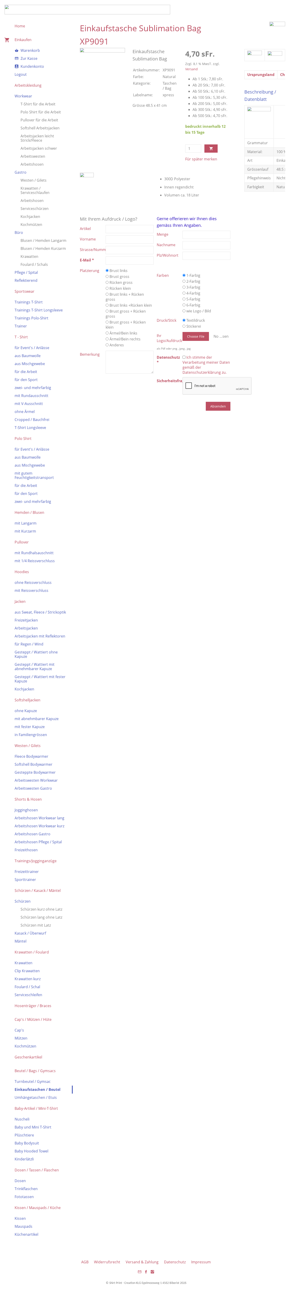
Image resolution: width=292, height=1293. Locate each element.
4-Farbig (192, 293)
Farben (163, 275)
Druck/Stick (166, 320)
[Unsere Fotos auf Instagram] (152, 1273)
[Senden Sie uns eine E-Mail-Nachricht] (139, 1273)
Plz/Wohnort (167, 255)
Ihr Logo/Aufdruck (169, 338)
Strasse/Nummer (93, 249)
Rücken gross (121, 282)
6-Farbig (192, 305)
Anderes (116, 344)
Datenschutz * (168, 360)
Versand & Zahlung (142, 1261)
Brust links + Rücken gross (125, 297)
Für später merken (201, 159)
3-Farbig (192, 287)
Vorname (88, 239)
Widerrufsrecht (107, 1261)
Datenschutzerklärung (201, 372)
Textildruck (195, 320)
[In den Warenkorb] (211, 148)
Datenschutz (175, 1261)
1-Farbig (192, 275)
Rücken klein (120, 288)
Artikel (85, 228)
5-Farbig (192, 299)
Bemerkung (90, 354)
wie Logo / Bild (198, 310)
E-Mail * (87, 260)
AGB (85, 1261)
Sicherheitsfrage (169, 380)
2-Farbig (192, 281)
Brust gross (119, 276)
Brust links (118, 270)
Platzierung (89, 270)
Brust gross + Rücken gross (126, 314)
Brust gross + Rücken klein (126, 325)
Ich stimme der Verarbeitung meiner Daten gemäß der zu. (206, 365)
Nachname (166, 244)
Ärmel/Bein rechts (125, 339)
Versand (191, 69)
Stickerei (193, 326)
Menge (162, 234)
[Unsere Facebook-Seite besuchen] (146, 1273)
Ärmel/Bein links (123, 333)
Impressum (201, 1261)
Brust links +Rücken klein (130, 305)
